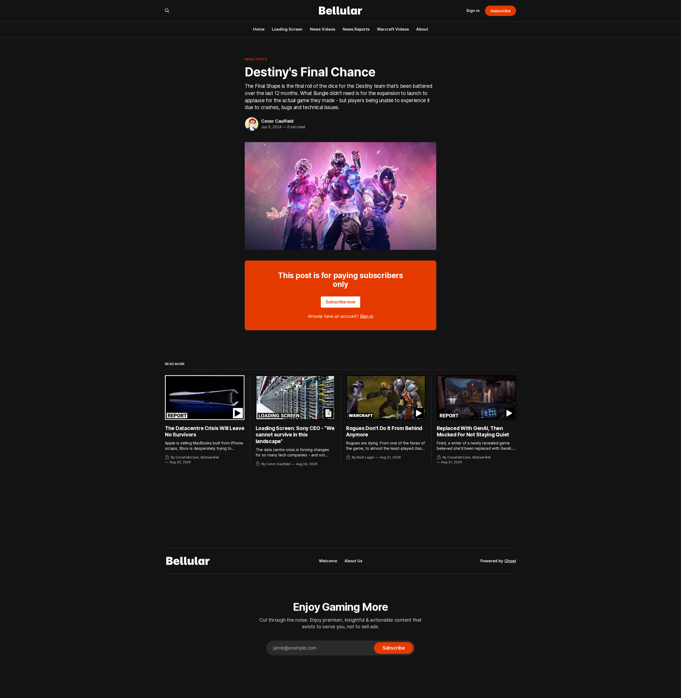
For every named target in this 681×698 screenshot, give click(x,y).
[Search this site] (167, 10)
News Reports (356, 29)
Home (258, 29)
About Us (353, 560)
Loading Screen (287, 29)
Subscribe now (340, 301)
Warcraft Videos (393, 29)
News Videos (322, 29)
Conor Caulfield (277, 121)
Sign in (473, 10)
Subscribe (500, 10)
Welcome (328, 560)
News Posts (256, 59)
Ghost (510, 560)
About (422, 29)
